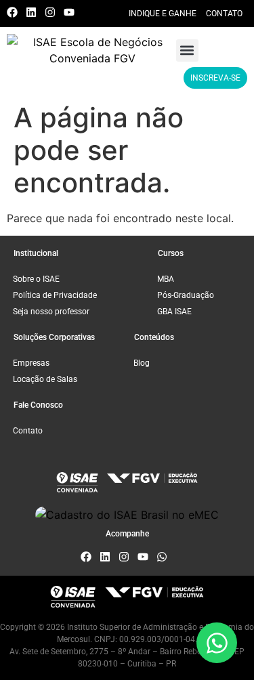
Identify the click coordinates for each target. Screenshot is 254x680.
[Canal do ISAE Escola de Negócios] (72, 12)
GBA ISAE (174, 311)
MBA (165, 279)
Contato (224, 13)
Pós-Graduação (185, 295)
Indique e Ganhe (162, 13)
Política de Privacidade (55, 295)
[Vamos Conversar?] (216, 642)
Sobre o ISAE (36, 279)
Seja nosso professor (51, 311)
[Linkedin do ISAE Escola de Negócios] (34, 12)
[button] (187, 50)
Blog (141, 363)
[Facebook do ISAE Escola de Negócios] (15, 12)
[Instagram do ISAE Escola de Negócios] (53, 12)
